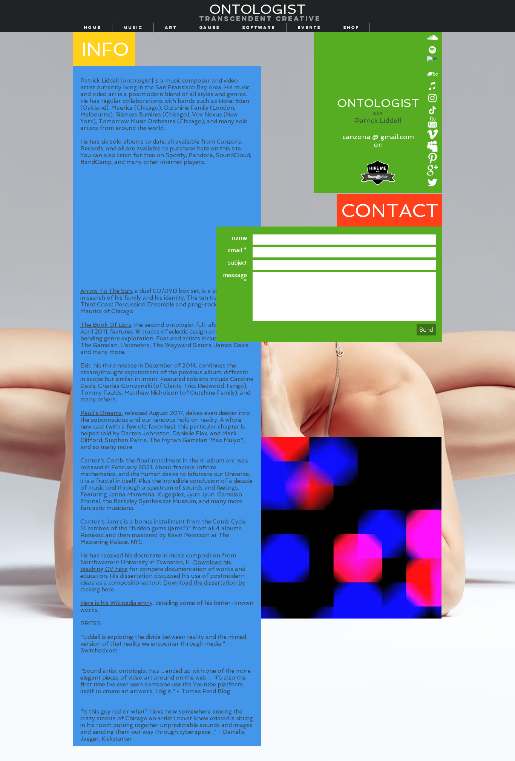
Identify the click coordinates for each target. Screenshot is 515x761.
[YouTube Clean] (432, 122)
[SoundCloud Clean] (432, 37)
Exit (85, 365)
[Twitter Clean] (432, 182)
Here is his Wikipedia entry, (117, 603)
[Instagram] (432, 98)
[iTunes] (432, 86)
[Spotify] (432, 49)
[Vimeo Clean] (432, 134)
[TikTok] (432, 110)
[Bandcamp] (432, 74)
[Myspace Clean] (432, 146)
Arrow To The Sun (106, 291)
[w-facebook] (432, 61)
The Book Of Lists (105, 325)
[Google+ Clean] (432, 170)
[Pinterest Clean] (432, 158)
